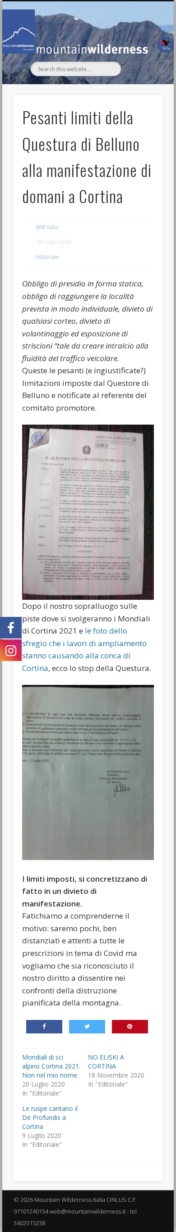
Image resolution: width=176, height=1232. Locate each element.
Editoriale (47, 257)
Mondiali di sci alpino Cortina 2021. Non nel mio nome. (51, 1066)
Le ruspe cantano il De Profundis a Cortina (50, 1117)
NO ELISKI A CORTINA (106, 1061)
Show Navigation (141, 82)
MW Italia (47, 227)
